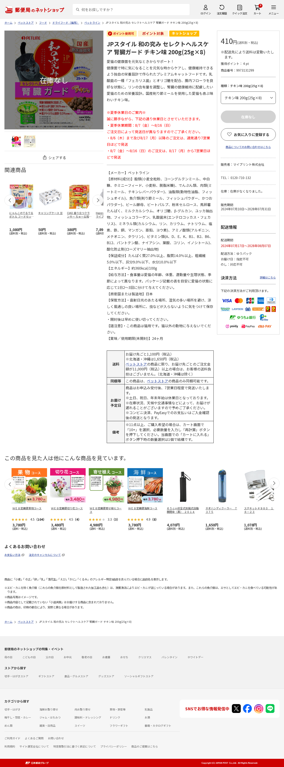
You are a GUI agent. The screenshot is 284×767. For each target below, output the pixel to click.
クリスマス (145, 657)
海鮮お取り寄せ (48, 709)
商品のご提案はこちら (144, 746)
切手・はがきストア (16, 676)
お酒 (147, 717)
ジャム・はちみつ (50, 717)
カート (257, 13)
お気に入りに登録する (251, 134)
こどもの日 (29, 657)
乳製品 (149, 709)
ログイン (206, 13)
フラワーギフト (119, 725)
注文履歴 (222, 13)
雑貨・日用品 (47, 725)
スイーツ (80, 725)
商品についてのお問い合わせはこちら (248, 147)
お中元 (68, 657)
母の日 (8, 657)
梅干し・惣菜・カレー (17, 717)
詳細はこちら (268, 277)
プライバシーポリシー (113, 746)
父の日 (50, 657)
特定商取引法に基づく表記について (74, 746)
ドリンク (115, 717)
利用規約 (9, 746)
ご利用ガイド (12, 738)
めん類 (8, 725)
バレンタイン (170, 657)
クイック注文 (239, 13)
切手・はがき (12, 709)
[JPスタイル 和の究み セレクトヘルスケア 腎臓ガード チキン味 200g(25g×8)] (16, 141)
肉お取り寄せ (83, 709)
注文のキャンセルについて (45, 555)
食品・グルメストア (76, 676)
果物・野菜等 (118, 709)
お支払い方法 (12, 555)
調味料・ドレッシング (88, 717)
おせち (124, 657)
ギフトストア (46, 676)
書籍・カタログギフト (158, 725)
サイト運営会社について (34, 746)
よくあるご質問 (34, 738)
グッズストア (106, 676)
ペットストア (136, 364)
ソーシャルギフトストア (139, 676)
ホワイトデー (195, 657)
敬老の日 (87, 657)
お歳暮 (106, 657)
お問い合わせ (56, 738)
